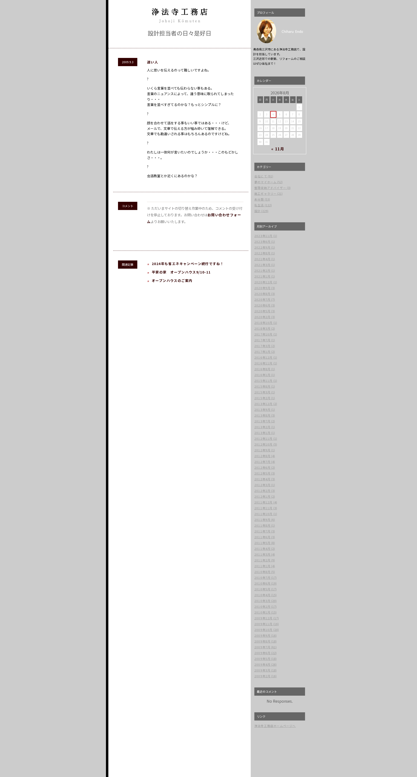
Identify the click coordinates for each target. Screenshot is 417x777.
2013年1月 (262, 433)
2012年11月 (263, 438)
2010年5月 (262, 589)
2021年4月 (262, 259)
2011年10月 (263, 514)
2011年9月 (262, 520)
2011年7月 (262, 531)
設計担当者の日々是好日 (179, 33)
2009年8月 (262, 641)
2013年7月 (262, 421)
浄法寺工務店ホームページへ (275, 726)
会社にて (260, 176)
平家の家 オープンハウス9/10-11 (181, 272)
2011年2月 (262, 560)
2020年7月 (262, 299)
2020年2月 (262, 317)
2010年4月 (262, 595)
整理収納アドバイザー (270, 188)
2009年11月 (263, 624)
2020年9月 (262, 288)
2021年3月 (262, 265)
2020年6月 (262, 305)
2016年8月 (262, 369)
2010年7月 (262, 577)
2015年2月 (262, 398)
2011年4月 (262, 548)
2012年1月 (262, 496)
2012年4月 (262, 479)
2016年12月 (263, 357)
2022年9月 (262, 247)
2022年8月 (262, 253)
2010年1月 (262, 612)
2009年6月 (262, 653)
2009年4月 (262, 664)
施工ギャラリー (265, 193)
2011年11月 (263, 508)
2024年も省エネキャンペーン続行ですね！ (188, 263)
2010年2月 (262, 606)
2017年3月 (262, 346)
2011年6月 (262, 537)
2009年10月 (263, 630)
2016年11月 (263, 363)
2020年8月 (262, 294)
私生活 (259, 205)
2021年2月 (262, 270)
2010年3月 (262, 601)
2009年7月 (262, 647)
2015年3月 (262, 392)
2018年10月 (263, 323)
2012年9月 (262, 450)
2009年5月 (262, 659)
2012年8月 (262, 456)
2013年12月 (263, 404)
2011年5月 (262, 543)
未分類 (259, 199)
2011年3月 (262, 554)
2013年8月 (262, 415)
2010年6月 (262, 583)
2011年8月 (262, 525)
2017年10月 (263, 334)
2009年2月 (262, 676)
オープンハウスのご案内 (172, 280)
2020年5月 (262, 311)
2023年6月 (262, 241)
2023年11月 (263, 236)
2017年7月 (262, 340)
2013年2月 (262, 427)
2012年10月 (263, 444)
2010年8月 (262, 572)
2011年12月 (263, 502)
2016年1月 (262, 375)
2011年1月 (262, 566)
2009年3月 (262, 670)
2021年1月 (262, 276)
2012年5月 (262, 473)
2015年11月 (263, 380)
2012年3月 (262, 485)
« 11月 (278, 149)
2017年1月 (262, 352)
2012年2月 (262, 491)
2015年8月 (262, 386)
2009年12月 (263, 618)
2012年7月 (262, 462)
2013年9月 (262, 409)
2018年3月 (262, 328)
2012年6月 (262, 467)
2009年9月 (262, 635)
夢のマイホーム (265, 182)
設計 (257, 211)
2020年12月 (263, 282)
